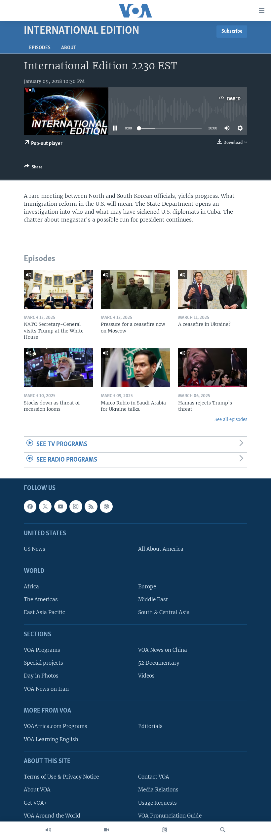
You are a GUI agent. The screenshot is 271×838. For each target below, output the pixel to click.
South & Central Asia (164, 613)
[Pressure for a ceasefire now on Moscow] (135, 289)
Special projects (43, 663)
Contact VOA (153, 777)
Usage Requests (157, 803)
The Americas (41, 600)
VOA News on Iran (46, 689)
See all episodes (230, 419)
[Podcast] (106, 506)
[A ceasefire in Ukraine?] (212, 289)
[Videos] (106, 829)
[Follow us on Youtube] (60, 506)
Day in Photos (41, 676)
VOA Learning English (51, 739)
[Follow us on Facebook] (30, 506)
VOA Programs (42, 650)
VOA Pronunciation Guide (170, 816)
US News (34, 549)
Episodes (40, 48)
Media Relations (158, 790)
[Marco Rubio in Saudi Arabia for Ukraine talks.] (135, 367)
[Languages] (164, 829)
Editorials (150, 726)
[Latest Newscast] (48, 829)
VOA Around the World (52, 816)
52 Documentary (158, 663)
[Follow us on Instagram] (75, 506)
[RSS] (91, 506)
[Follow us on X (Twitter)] (45, 506)
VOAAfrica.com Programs (55, 726)
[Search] (223, 829)
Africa (31, 587)
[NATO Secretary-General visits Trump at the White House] (58, 289)
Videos (146, 676)
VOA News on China (162, 650)
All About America (160, 549)
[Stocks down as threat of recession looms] (58, 367)
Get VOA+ (35, 803)
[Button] (33, 168)
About (68, 48)
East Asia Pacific (44, 613)
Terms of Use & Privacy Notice (61, 777)
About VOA (37, 790)
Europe (147, 587)
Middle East (153, 600)
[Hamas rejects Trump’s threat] (212, 367)
